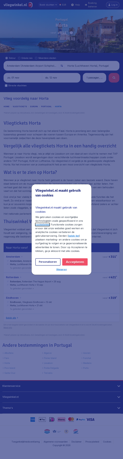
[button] (61, 269)
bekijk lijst (73, 235)
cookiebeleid (42, 224)
